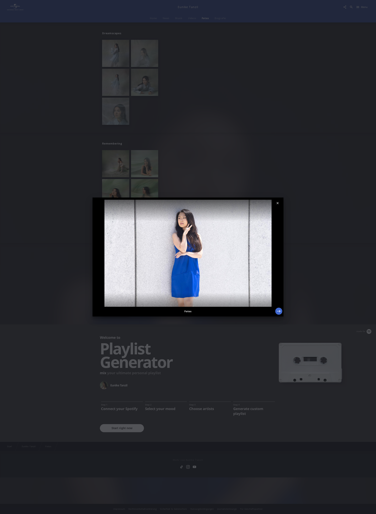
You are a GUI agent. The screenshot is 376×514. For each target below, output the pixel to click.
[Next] (278, 311)
